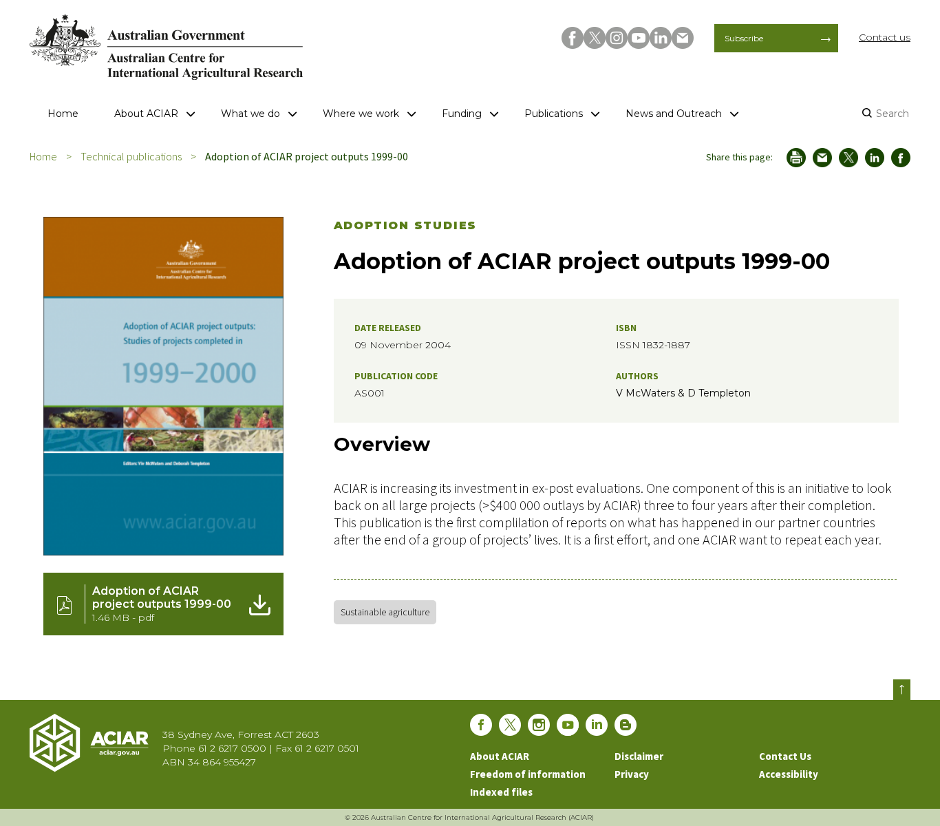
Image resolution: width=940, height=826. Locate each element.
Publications (553, 113)
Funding (462, 113)
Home (62, 113)
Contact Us (785, 756)
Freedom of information (528, 774)
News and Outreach (674, 113)
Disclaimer (639, 756)
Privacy (632, 774)
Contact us (884, 37)
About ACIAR (146, 113)
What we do (250, 113)
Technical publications (131, 156)
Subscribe (744, 38)
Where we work (361, 113)
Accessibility (788, 774)
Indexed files (501, 791)
